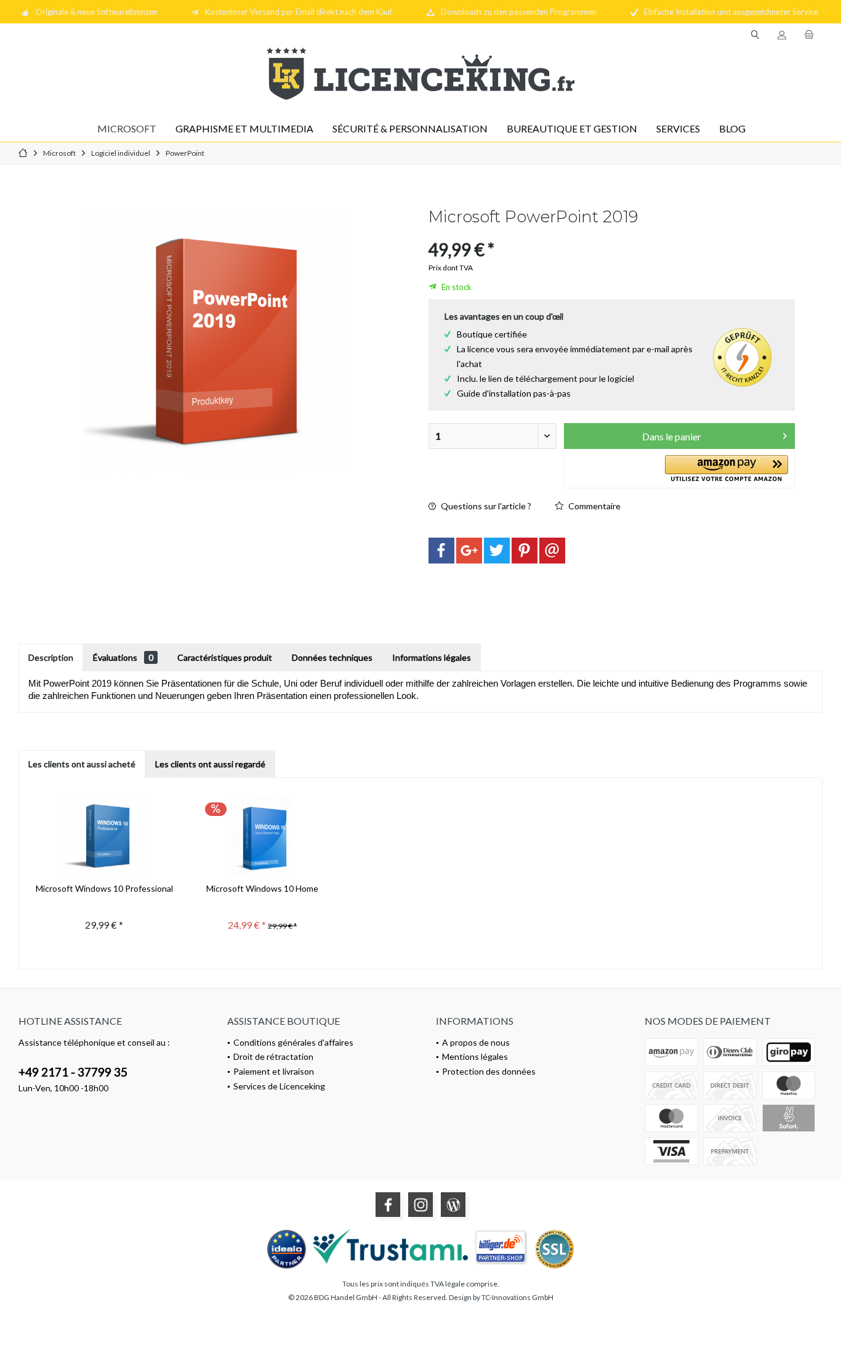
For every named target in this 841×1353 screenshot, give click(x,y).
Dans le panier (671, 436)
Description (50, 657)
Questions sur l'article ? (485, 506)
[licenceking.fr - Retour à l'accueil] (420, 73)
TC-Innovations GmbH (517, 1297)
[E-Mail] (552, 550)
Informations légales (431, 657)
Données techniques (332, 657)
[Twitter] (497, 550)
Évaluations (123, 657)
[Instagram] (420, 1204)
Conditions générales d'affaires (293, 1042)
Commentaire (593, 506)
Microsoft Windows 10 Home (262, 888)
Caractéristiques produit (224, 657)
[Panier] (809, 35)
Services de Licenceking (279, 1086)
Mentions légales (475, 1056)
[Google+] (469, 550)
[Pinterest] (524, 550)
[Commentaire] (612, 233)
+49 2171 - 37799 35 (72, 1072)
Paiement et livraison (273, 1071)
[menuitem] (809, 35)
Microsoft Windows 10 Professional (104, 888)
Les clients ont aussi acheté (81, 764)
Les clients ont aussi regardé (210, 764)
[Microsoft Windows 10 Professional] (104, 833)
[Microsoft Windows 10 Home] (263, 833)
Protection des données (489, 1071)
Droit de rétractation (273, 1056)
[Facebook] (441, 550)
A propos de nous (476, 1042)
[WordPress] (453, 1204)
